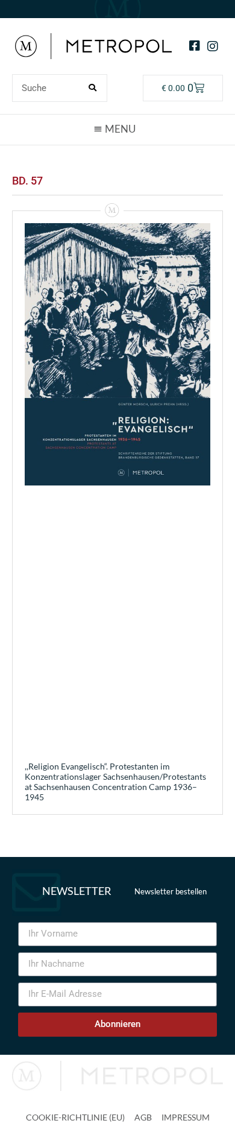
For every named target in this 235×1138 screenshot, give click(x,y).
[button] (117, 129)
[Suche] (93, 88)
